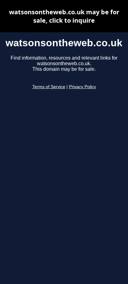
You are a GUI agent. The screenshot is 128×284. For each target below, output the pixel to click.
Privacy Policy (82, 86)
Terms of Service (48, 86)
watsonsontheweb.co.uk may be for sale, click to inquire (64, 16)
